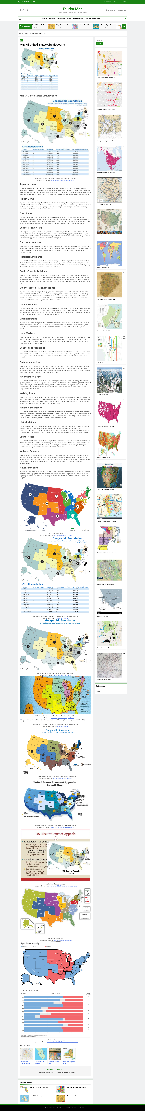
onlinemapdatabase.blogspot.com (62, 180)
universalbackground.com (62, 675)
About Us (44, 19)
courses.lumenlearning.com (62, 778)
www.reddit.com (62, 618)
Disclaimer (61, 19)
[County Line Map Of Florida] (54, 27)
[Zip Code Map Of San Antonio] (80, 28)
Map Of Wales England (120, 25)
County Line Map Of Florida (66, 25)
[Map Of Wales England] (109, 27)
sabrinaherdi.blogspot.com (63, 535)
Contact (52, 19)
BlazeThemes (83, 1107)
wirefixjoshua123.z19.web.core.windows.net (62, 886)
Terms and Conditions (93, 19)
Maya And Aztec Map (73, 1096)
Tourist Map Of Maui (42, 25)
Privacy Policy (78, 19)
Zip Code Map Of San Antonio (107, 2)
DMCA (69, 19)
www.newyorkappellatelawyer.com (62, 827)
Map (21, 40)
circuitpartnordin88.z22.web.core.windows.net (62, 1042)
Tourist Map (72, 9)
